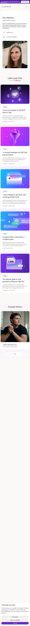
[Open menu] (27, 7)
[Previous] (6, 354)
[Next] (23, 354)
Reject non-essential (15, 620)
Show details (15, 617)
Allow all (15, 623)
